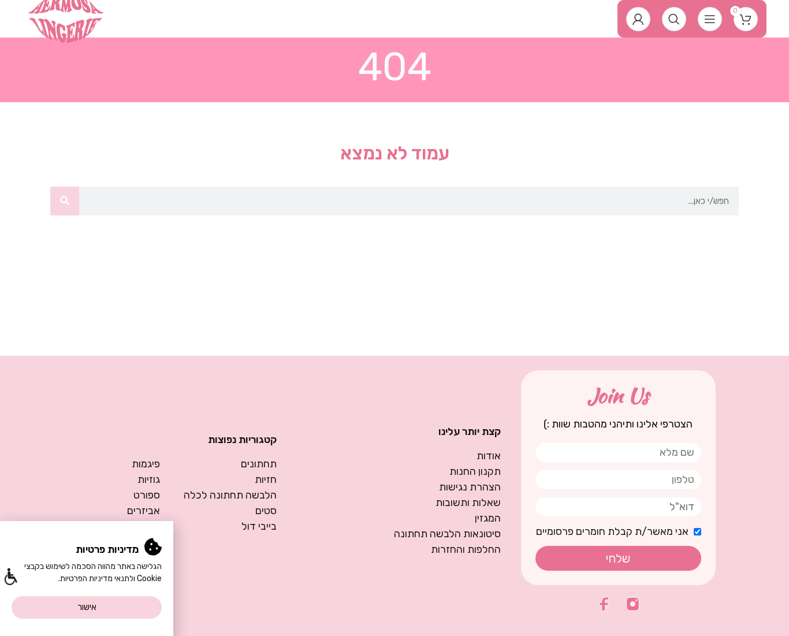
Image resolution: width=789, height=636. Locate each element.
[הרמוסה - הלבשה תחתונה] (66, 18)
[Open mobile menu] (710, 19)
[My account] (638, 19)
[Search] (674, 19)
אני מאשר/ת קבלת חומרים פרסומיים (612, 531)
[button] (10, 578)
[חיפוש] (64, 201)
